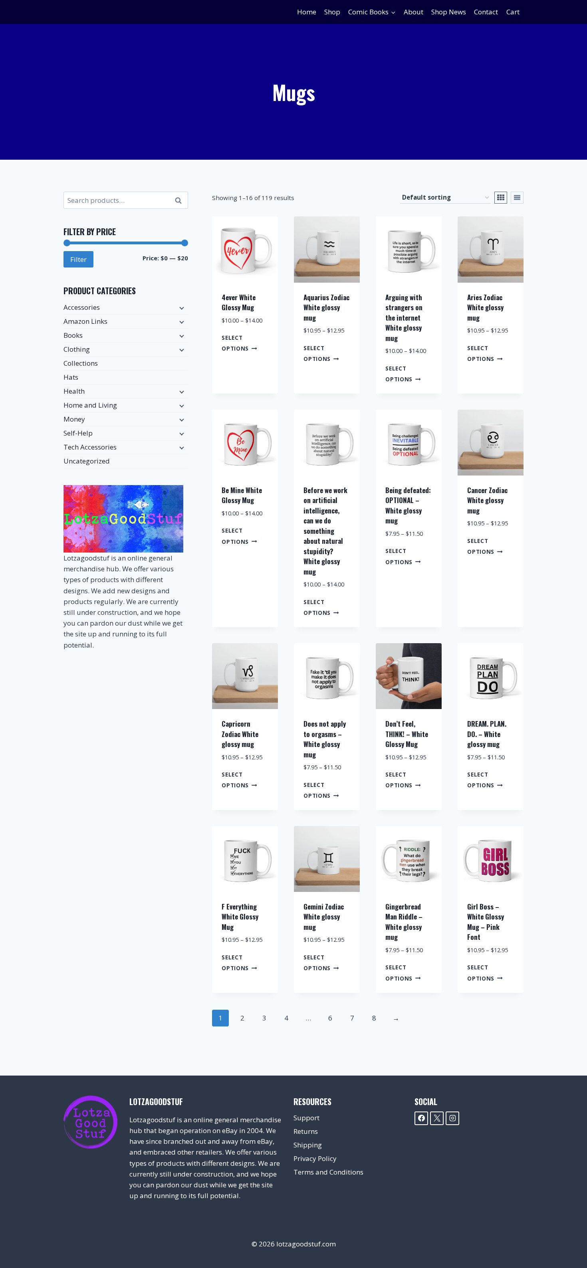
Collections (80, 363)
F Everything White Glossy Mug (240, 916)
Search (180, 200)
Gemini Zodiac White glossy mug (323, 916)
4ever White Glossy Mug (239, 302)
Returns (306, 1131)
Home (306, 11)
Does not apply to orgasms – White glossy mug (324, 739)
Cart (513, 11)
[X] (437, 1118)
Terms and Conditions (328, 1172)
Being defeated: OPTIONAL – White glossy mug (408, 505)
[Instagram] (452, 1118)
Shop (332, 11)
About (413, 11)
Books (73, 335)
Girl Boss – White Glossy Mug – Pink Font (485, 921)
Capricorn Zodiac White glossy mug (240, 734)
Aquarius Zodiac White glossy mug (326, 307)
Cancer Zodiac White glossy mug (487, 500)
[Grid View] (500, 198)
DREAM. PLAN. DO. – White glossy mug (486, 734)
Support (306, 1117)
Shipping (308, 1144)
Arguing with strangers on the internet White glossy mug (403, 317)
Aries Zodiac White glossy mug (485, 307)
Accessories (81, 307)
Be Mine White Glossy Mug (242, 495)
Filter (78, 259)
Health (74, 391)
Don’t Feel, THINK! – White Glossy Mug (406, 734)
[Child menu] (181, 308)
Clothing (76, 349)
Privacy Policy (315, 1158)
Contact (486, 11)
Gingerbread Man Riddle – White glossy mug (403, 921)
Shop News (448, 11)
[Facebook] (421, 1118)
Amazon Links (85, 321)
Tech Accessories (90, 447)
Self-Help (78, 433)
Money (74, 419)
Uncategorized (86, 461)
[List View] (517, 198)
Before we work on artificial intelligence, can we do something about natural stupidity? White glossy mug (325, 531)
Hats (70, 377)
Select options (235, 343)
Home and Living (90, 405)
